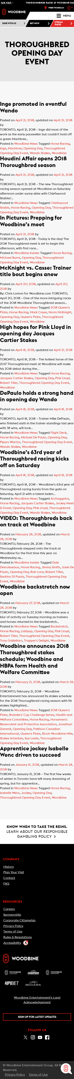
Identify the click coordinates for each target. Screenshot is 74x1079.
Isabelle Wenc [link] (10, 792)
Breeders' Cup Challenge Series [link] (31, 714)
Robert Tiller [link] (9, 382)
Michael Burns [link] (10, 257)
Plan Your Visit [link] (13, 872)
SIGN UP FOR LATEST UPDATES (37, 1017)
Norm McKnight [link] (60, 312)
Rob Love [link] (37, 572)
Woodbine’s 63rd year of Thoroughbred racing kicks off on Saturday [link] (34, 459)
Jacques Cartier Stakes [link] (16, 378)
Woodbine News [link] (26, 143)
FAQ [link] (6, 883)
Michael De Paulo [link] (33, 437)
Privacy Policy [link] (13, 926)
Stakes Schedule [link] (11, 738)
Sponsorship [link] (12, 914)
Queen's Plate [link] (30, 317)
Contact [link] (9, 878)
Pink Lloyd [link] (62, 378)
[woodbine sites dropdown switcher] (70, 8)
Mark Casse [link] (38, 312)
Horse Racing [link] (60, 143)
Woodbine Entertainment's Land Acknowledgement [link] (37, 1000)
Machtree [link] (15, 148)
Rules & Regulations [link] (17, 937)
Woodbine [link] (59, 153)
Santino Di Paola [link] (12, 576)
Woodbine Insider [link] (26, 253)
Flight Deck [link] (59, 432)
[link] (14, 12)
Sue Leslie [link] (32, 738)
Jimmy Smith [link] (51, 567)
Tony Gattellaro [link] (11, 640)
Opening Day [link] (32, 148)
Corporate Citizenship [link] (19, 920)
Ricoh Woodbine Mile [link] (57, 733)
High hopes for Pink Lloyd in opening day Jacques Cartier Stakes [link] (35, 333)
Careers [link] (9, 909)
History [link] (8, 866)
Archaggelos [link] (60, 498)
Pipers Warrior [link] (10, 442)
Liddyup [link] (27, 631)
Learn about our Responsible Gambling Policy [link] (37, 831)
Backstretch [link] (59, 626)
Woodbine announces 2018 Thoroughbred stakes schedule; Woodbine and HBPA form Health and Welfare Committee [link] (34, 659)
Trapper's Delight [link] (36, 640)
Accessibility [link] (12, 942)
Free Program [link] (56, 8)
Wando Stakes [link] (40, 153)
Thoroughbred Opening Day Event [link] (44, 382)
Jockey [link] (26, 792)
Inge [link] (3, 148)
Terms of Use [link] (12, 931)
